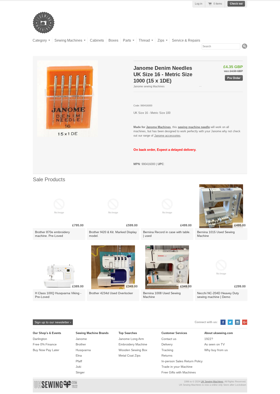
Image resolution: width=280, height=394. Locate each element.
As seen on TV (214, 344)
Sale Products (49, 179)
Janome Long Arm (131, 339)
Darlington (40, 339)
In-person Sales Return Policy (182, 361)
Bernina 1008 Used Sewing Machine (162, 295)
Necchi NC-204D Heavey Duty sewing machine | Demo (218, 295)
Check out (236, 3)
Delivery (167, 344)
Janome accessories (167, 135)
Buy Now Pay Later (46, 350)
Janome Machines (158, 127)
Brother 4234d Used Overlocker (111, 293)
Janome (81, 339)
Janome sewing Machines (148, 86)
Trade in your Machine (176, 366)
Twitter (230, 322)
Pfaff (79, 361)
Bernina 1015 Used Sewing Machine (216, 233)
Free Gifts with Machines (178, 372)
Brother (81, 344)
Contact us (168, 339)
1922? (208, 339)
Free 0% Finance (45, 344)
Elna (79, 355)
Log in (198, 3)
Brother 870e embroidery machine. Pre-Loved (52, 233)
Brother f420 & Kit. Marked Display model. (113, 233)
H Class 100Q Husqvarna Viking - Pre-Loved (58, 295)
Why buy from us (216, 350)
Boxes (113, 40)
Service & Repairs (186, 40)
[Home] (44, 29)
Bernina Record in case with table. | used (166, 233)
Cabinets (97, 40)
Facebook (223, 322)
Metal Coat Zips (129, 355)
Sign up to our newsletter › (53, 322)
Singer (80, 372)
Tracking (167, 350)
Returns (166, 355)
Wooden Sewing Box (133, 350)
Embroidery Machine (133, 344)
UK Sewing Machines (212, 381)
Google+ (244, 322)
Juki (78, 366)
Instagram (237, 322)
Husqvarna (83, 350)
